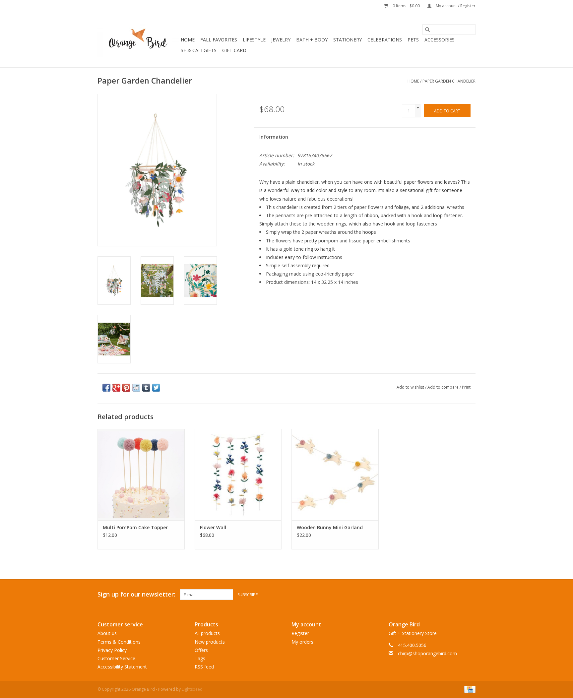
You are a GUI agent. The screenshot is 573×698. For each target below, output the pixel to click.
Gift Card (234, 50)
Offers (201, 650)
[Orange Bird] (138, 39)
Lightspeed (192, 689)
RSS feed (204, 667)
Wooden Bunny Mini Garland (330, 527)
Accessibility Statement (122, 667)
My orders (302, 642)
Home (188, 39)
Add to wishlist (411, 387)
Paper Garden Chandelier (449, 81)
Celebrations (384, 39)
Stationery (347, 39)
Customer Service (116, 658)
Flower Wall (213, 527)
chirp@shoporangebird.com (427, 653)
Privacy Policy (112, 650)
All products (207, 633)
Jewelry (280, 39)
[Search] (427, 29)
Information (273, 137)
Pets (413, 39)
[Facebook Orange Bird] (458, 594)
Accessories (439, 39)
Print (466, 387)
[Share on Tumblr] (146, 388)
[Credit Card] (469, 689)
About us (107, 633)
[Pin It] (126, 388)
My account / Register (455, 6)
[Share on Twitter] (156, 388)
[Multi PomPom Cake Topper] (141, 474)
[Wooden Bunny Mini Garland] (335, 474)
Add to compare (443, 387)
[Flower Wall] (238, 474)
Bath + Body (312, 39)
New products (210, 642)
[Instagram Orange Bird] (470, 594)
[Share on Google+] (116, 388)
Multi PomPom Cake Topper (135, 527)
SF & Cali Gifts (199, 50)
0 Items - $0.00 (406, 6)
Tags (200, 658)
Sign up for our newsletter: (136, 594)
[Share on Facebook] (106, 388)
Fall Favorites (218, 39)
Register (300, 633)
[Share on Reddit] (136, 388)
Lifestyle (254, 39)
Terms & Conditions (119, 642)
